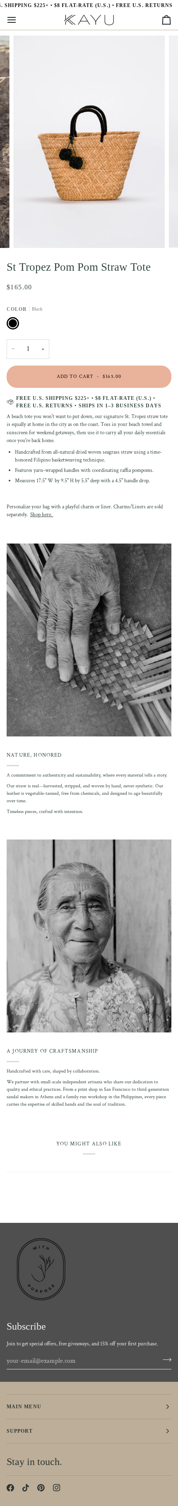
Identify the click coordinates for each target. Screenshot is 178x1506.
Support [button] (20, 1431)
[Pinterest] (41, 1488)
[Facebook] (10, 1488)
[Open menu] (19, 20)
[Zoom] (29, 232)
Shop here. (41, 514)
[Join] (164, 1359)
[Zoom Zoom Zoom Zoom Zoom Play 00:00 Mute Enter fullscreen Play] (89, 142)
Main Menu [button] (24, 1407)
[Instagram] (56, 1488)
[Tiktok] (25, 1488)
